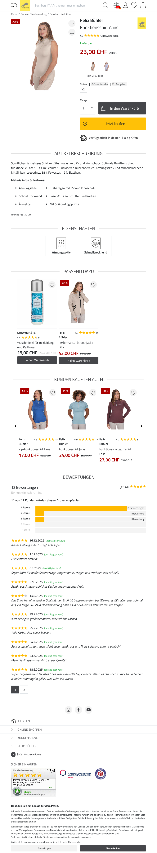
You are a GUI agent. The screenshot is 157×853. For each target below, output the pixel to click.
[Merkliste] (134, 4)
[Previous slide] (83, 69)
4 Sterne (25, 513)
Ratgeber (121, 84)
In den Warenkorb (37, 360)
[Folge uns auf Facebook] (78, 710)
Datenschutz (74, 842)
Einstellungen (44, 848)
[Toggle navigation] (14, 5)
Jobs (27, 754)
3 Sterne (25, 518)
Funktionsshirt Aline (60, 14)
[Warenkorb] (143, 4)
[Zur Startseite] (25, 5)
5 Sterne (25, 507)
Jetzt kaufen (115, 124)
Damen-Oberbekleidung (34, 14)
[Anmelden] (125, 4)
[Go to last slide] (16, 426)
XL (84, 90)
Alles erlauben (113, 848)
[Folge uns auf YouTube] (88, 710)
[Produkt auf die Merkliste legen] (71, 23)
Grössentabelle (99, 84)
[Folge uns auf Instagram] (68, 710)
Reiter (14, 14)
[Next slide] (143, 69)
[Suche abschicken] (106, 5)
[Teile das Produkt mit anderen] (71, 32)
